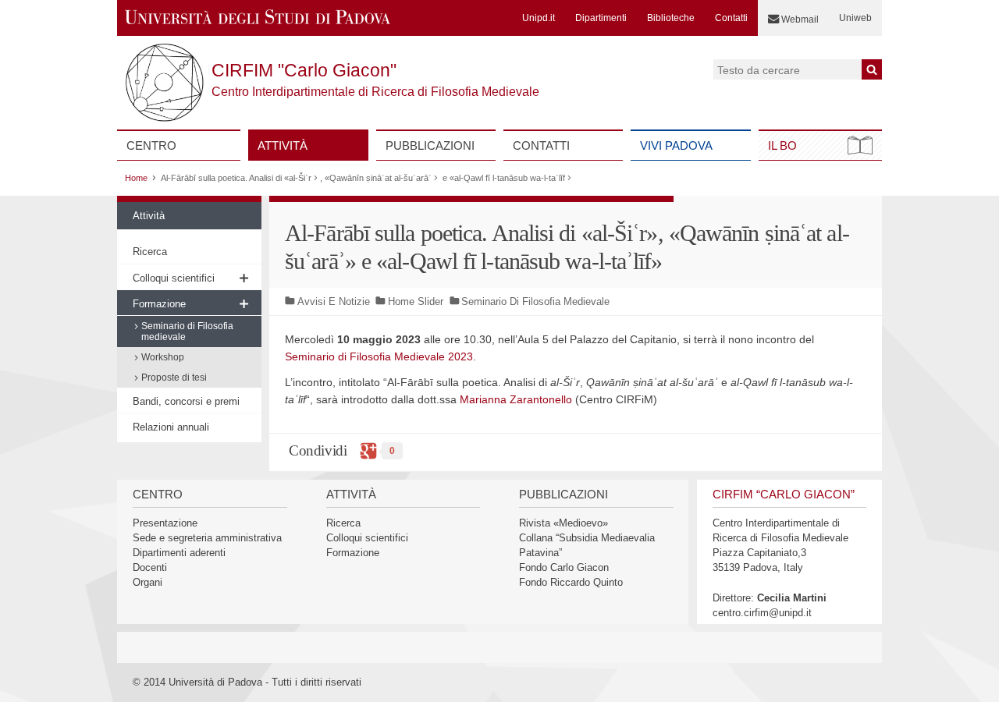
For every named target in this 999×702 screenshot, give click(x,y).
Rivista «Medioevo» (563, 523)
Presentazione (165, 523)
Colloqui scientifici (174, 278)
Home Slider (415, 301)
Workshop (162, 357)
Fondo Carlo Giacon (564, 567)
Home (136, 178)
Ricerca (150, 251)
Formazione (159, 304)
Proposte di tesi (174, 377)
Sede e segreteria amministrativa (207, 538)
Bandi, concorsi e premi (186, 401)
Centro (151, 145)
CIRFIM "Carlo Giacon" (304, 70)
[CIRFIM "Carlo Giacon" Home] (258, 11)
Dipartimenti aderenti (179, 552)
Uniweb (855, 17)
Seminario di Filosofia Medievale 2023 (379, 356)
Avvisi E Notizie (333, 301)
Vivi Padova (676, 145)
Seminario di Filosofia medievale (187, 331)
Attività (283, 145)
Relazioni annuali (171, 427)
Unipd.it (538, 17)
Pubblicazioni (430, 145)
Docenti (150, 567)
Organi (147, 582)
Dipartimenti (601, 17)
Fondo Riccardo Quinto (571, 582)
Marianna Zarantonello (516, 399)
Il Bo (782, 145)
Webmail (799, 19)
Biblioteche (671, 17)
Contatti (731, 17)
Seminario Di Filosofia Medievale (535, 301)
